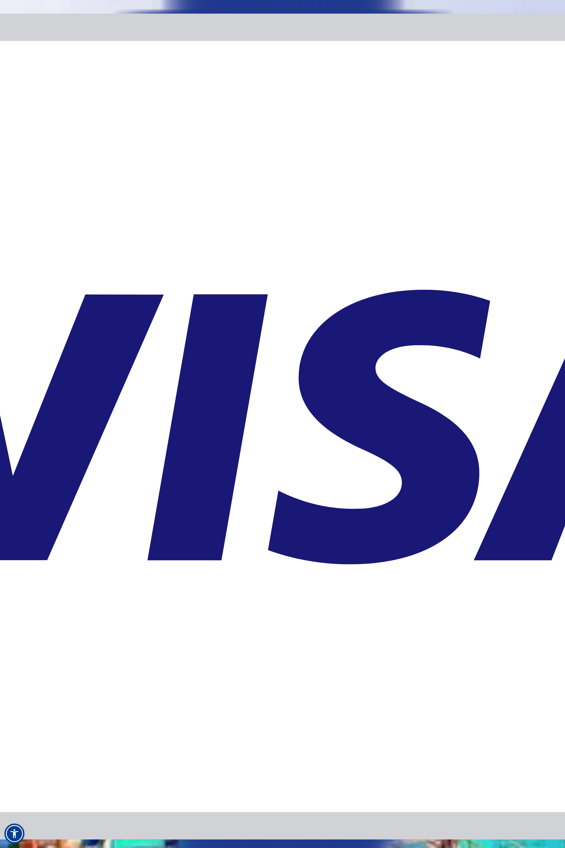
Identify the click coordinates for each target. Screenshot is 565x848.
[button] (14, 833)
